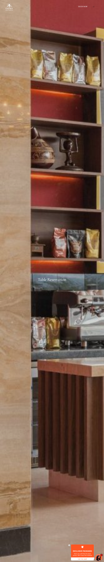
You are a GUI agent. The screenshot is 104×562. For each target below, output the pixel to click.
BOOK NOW (82, 6)
